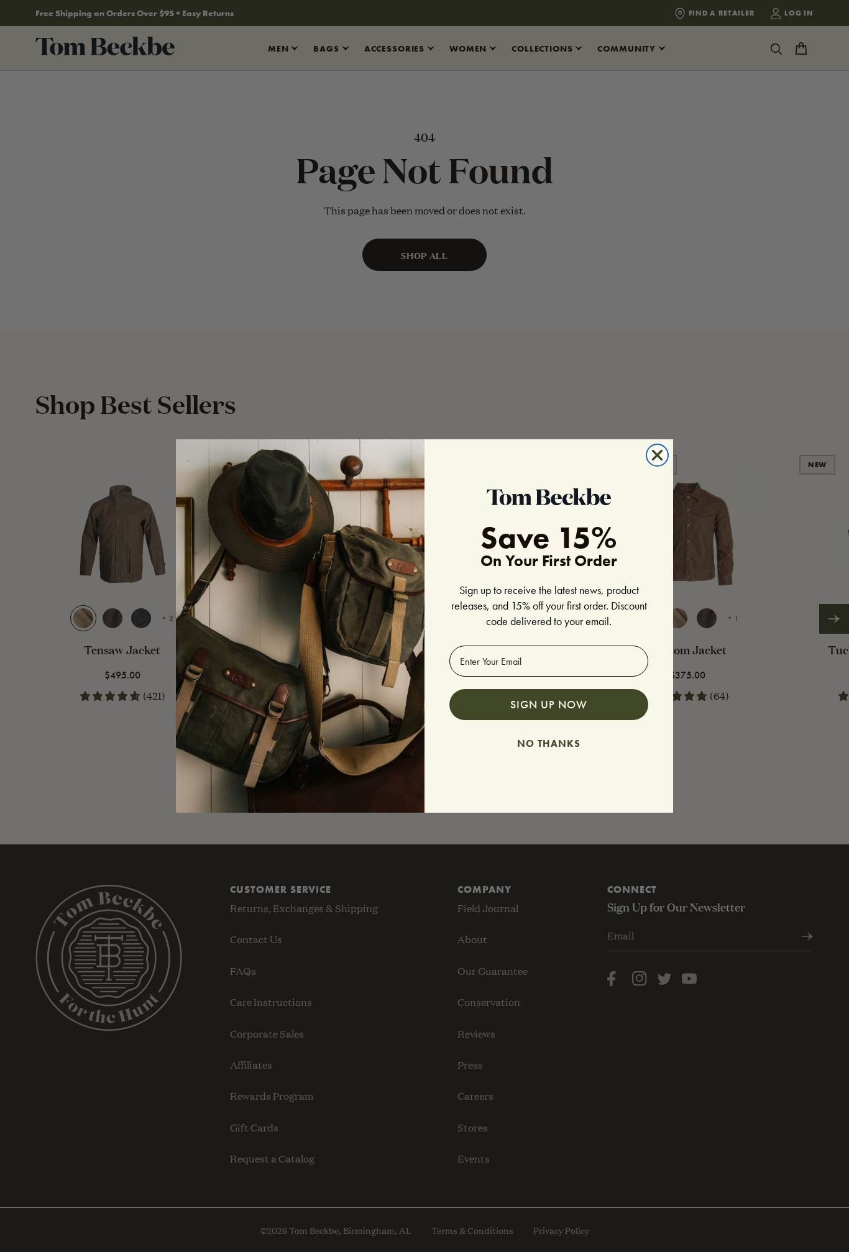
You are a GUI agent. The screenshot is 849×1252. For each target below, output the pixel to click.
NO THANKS (549, 742)
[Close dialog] (657, 455)
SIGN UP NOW (548, 704)
